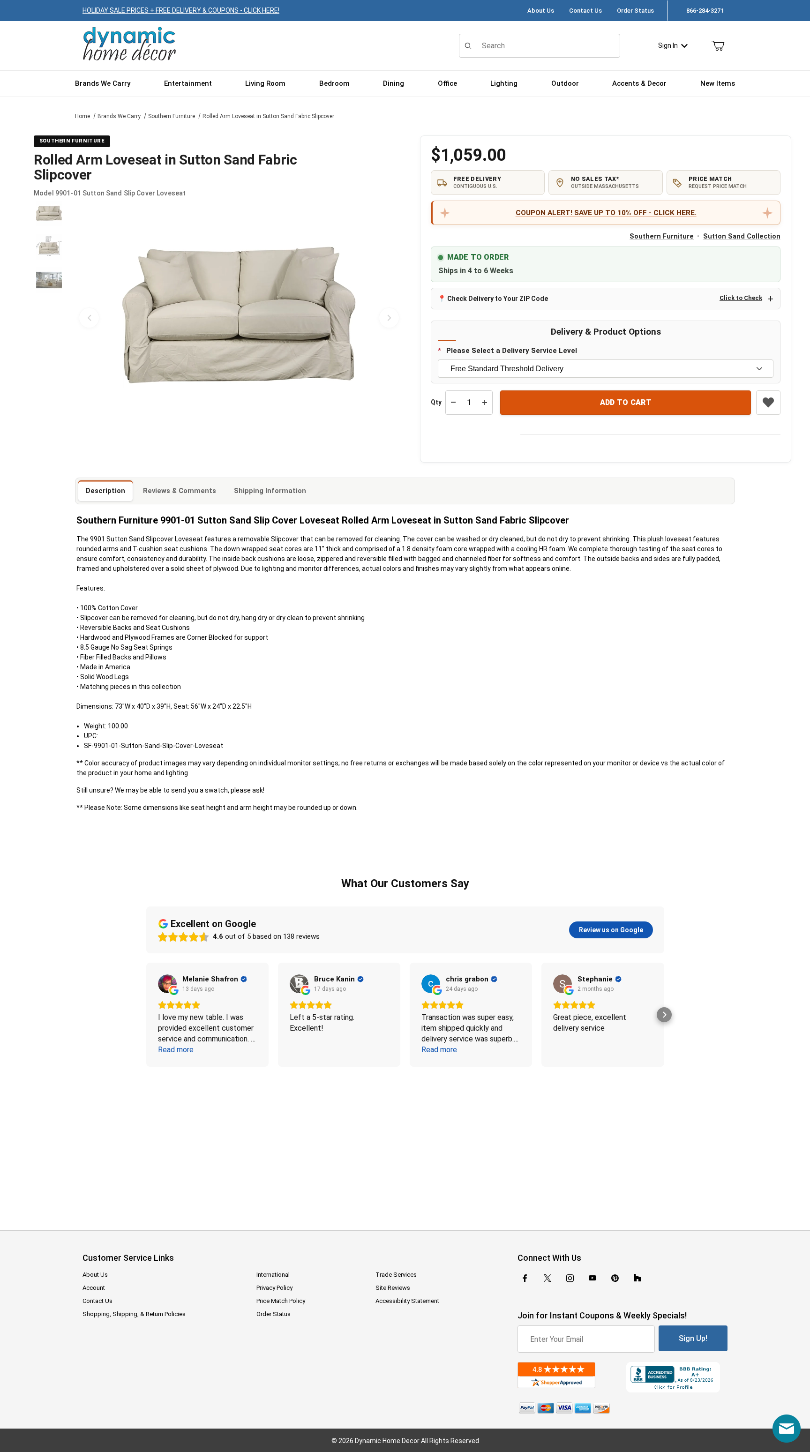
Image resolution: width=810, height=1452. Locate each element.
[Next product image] (389, 317)
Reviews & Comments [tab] (179, 490)
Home (82, 116)
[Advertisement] (405, 1142)
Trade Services (396, 1274)
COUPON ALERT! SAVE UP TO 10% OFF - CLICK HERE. (606, 213)
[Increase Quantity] (484, 402)
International (273, 1274)
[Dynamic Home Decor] (129, 44)
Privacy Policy (274, 1287)
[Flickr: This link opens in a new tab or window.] (637, 1278)
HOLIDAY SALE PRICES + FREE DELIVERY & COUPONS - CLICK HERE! (180, 10)
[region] (49, 318)
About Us (540, 10)
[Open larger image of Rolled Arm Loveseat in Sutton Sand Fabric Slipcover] (239, 318)
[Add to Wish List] (768, 402)
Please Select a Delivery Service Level (511, 350)
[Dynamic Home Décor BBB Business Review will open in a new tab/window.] (677, 1377)
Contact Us (585, 10)
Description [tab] (105, 490)
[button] (49, 213)
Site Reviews (392, 1287)
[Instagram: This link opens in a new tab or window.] (570, 1278)
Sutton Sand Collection (741, 236)
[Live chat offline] (786, 1429)
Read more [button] (176, 1049)
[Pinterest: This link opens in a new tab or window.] (614, 1278)
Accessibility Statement (407, 1300)
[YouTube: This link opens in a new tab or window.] (592, 1278)
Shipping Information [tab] (270, 490)
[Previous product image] (89, 317)
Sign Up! (693, 1338)
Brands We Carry (119, 116)
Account (93, 1287)
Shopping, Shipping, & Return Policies (134, 1313)
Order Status (635, 10)
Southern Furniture (171, 116)
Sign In (668, 45)
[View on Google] (167, 983)
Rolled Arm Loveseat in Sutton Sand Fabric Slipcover (268, 116)
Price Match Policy (280, 1300)
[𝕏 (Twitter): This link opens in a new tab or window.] (547, 1278)
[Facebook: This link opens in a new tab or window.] (525, 1278)
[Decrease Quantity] (453, 402)
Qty (436, 402)
